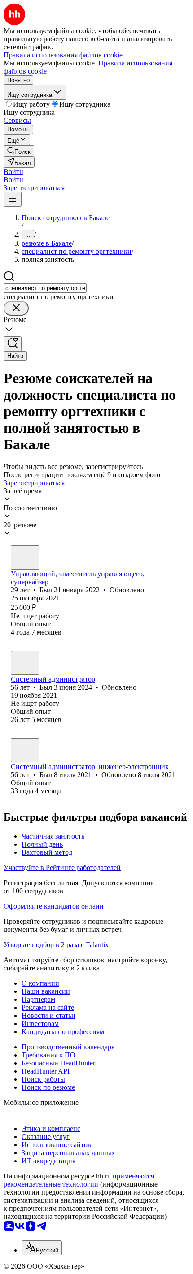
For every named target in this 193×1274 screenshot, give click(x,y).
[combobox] (45, 288)
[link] (19, 151)
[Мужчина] (25, 557)
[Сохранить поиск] (13, 343)
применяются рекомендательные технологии (79, 1180)
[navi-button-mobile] (13, 199)
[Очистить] (16, 308)
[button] (13, 171)
